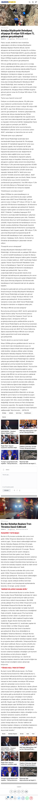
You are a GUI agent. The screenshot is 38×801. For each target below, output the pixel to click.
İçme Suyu (18, 413)
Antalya (4, 413)
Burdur (22, 733)
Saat (27, 733)
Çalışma (11, 413)
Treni (33, 733)
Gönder (6, 490)
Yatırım (4, 417)
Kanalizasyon (27, 413)
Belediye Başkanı (12, 733)
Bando (3, 733)
